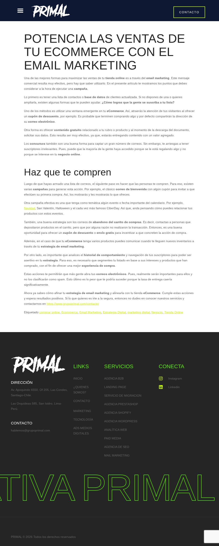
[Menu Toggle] (20, 10)
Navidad (29, 208)
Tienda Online (173, 312)
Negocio (157, 312)
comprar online (49, 312)
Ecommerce (69, 312)
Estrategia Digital (114, 312)
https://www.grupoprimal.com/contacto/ (73, 303)
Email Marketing (90, 312)
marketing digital (138, 312)
